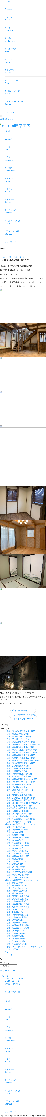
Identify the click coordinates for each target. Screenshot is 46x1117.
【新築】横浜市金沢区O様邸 (17, 928)
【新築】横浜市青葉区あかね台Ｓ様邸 (21, 779)
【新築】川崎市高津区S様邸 (16, 901)
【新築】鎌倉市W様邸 (14, 840)
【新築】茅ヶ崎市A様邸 (15, 866)
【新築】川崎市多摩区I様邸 (16, 917)
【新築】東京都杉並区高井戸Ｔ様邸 (20, 742)
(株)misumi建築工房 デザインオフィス (22, 880)
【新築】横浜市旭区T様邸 (16, 922)
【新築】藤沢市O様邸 (14, 893)
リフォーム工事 (11, 949)
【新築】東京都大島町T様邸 (17, 896)
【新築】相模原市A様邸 (15, 933)
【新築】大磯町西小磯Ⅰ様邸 (17, 811)
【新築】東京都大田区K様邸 (17, 909)
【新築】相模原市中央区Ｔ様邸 (18, 768)
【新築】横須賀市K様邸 (15, 938)
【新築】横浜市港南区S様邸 (16, 851)
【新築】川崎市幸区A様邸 (16, 771)
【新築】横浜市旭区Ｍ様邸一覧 (23, 714)
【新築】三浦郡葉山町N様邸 (17, 845)
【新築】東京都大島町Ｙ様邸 (17, 816)
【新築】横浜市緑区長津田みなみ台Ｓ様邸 (23, 744)
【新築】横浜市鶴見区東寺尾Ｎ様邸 (20, 755)
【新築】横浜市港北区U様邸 (17, 856)
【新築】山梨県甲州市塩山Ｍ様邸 (19, 776)
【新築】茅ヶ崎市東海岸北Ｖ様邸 (19, 813)
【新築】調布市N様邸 (14, 920)
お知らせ (8, 952)
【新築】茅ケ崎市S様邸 (15, 827)
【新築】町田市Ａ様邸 (14, 912)
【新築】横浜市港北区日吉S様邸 (18, 773)
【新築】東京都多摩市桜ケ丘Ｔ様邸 (20, 731)
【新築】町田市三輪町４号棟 (17, 906)
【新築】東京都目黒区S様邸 (16, 898)
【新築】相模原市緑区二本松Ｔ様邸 (20, 781)
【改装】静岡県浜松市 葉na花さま (20, 789)
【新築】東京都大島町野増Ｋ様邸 (19, 795)
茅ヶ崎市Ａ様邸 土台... (22, 718)
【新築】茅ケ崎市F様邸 (15, 930)
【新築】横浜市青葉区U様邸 (17, 925)
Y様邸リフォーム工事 (14, 792)
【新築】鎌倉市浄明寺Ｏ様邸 (17, 734)
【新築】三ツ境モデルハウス (17, 739)
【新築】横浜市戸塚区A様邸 (17, 829)
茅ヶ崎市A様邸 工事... (24, 710)
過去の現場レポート (8, 970)
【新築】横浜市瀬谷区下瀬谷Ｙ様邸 (20, 747)
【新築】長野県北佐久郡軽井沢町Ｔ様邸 (22, 760)
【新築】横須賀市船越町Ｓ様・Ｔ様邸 (21, 752)
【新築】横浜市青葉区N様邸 (17, 843)
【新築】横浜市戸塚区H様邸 (17, 874)
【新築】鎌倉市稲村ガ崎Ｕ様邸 (18, 784)
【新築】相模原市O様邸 (15, 936)
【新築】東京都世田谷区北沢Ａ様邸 (20, 797)
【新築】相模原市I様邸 (14, 835)
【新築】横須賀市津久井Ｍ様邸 (18, 821)
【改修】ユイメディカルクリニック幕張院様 (23, 946)
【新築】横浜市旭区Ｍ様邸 (16, 869)
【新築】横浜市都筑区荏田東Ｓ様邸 (20, 819)
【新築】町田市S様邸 (14, 864)
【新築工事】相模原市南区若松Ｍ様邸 (21, 808)
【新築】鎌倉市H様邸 (14, 832)
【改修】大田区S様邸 (14, 883)
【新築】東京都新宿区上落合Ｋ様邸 (20, 763)
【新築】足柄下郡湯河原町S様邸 (18, 872)
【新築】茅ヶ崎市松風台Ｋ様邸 (18, 736)
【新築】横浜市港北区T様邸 (17, 904)
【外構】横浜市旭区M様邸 (16, 885)
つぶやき (8, 954)
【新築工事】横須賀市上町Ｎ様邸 (19, 805)
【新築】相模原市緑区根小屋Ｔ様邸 (20, 758)
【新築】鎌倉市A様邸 (14, 859)
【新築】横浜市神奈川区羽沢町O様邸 (20, 800)
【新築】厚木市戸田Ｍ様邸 (16, 787)
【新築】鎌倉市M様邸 (14, 848)
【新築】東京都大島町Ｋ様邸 (17, 877)
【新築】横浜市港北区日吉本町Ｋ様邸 (21, 749)
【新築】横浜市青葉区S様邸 (16, 914)
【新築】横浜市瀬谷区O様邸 (17, 837)
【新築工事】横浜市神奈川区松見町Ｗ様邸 (23, 803)
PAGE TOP (4, 976)
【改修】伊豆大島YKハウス (16, 888)
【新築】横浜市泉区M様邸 (16, 944)
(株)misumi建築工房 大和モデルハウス (22, 824)
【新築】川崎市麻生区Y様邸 (16, 861)
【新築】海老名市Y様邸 (15, 941)
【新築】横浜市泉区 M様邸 (16, 890)
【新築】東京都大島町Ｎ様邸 (17, 765)
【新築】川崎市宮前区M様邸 (17, 853)
